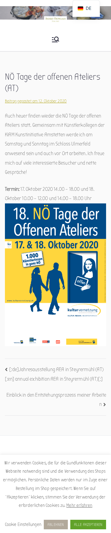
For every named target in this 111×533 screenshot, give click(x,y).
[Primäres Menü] (55, 40)
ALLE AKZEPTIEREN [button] (88, 524)
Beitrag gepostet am (36, 101)
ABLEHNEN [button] (55, 524)
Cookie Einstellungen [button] (23, 524)
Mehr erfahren (79, 505)
